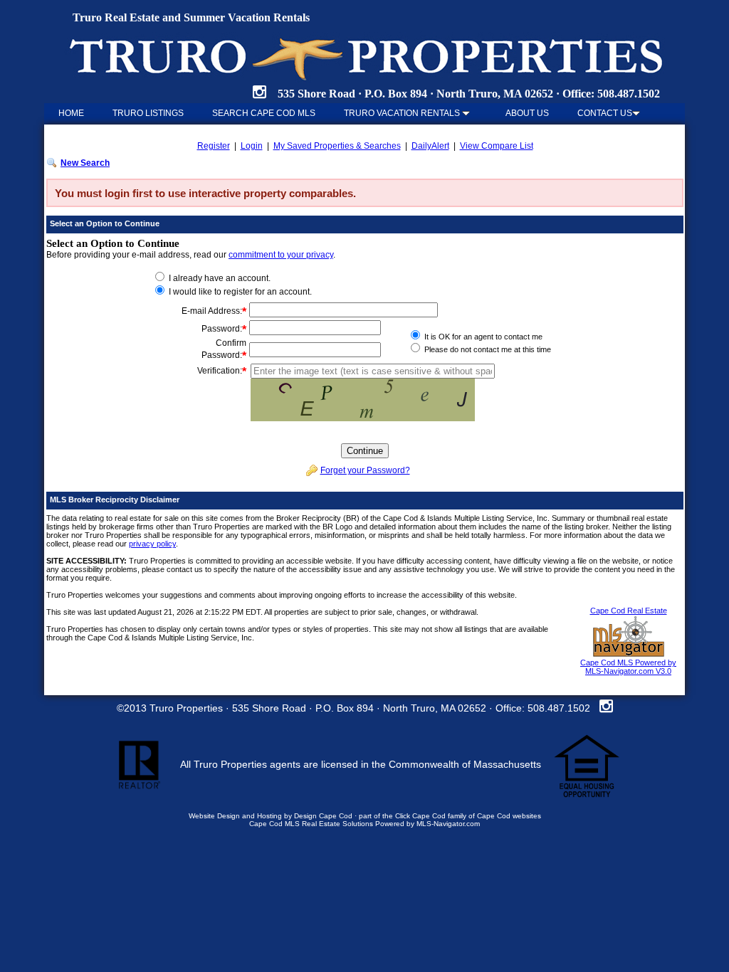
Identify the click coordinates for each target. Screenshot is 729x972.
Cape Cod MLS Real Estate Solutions (311, 824)
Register (213, 146)
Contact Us (604, 113)
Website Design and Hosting (235, 816)
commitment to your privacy (281, 255)
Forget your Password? (365, 470)
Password (220, 329)
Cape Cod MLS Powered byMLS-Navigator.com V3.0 (628, 666)
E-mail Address (211, 311)
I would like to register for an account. (239, 292)
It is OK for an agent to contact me (482, 336)
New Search (85, 163)
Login (252, 146)
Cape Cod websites (509, 816)
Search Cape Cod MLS (263, 113)
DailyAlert (430, 146)
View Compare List (496, 146)
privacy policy (152, 543)
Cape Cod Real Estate (628, 610)
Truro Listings (148, 113)
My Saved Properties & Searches (337, 146)
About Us (527, 113)
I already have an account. (219, 278)
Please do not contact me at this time (486, 349)
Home (71, 113)
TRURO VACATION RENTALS (403, 113)
